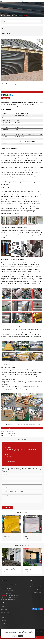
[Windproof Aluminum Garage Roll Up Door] (22, 60)
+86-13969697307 (11, 456)
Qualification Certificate (35, 589)
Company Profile (34, 584)
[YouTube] (36, 609)
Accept (20, 636)
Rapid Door (3, 617)
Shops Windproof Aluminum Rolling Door (31, 536)
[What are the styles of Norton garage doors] (11, 557)
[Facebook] (33, 609)
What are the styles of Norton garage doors (10, 569)
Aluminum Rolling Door (23, 15)
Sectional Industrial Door (6, 614)
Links (41, 631)
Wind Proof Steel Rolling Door (8, 433)
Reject (15, 636)
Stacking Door (4, 620)
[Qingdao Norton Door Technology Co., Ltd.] (22, 1)
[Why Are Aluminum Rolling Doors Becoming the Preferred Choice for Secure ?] (32, 557)
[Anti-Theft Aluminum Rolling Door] (11, 524)
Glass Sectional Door (5, 612)
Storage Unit (4, 625)
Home (4, 15)
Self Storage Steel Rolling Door (9, 435)
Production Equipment (35, 586)
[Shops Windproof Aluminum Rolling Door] (32, 524)
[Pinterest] (39, 609)
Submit (7, 507)
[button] (3, 528)
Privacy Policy (22, 634)
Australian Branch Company (36, 592)
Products (8, 15)
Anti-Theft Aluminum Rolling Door (10, 536)
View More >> (6, 538)
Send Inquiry (22, 91)
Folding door (4, 623)
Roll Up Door (14, 15)
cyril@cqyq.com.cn (11, 461)
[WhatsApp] (41, 609)
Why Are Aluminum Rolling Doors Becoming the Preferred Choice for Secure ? (32, 569)
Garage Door (4, 606)
